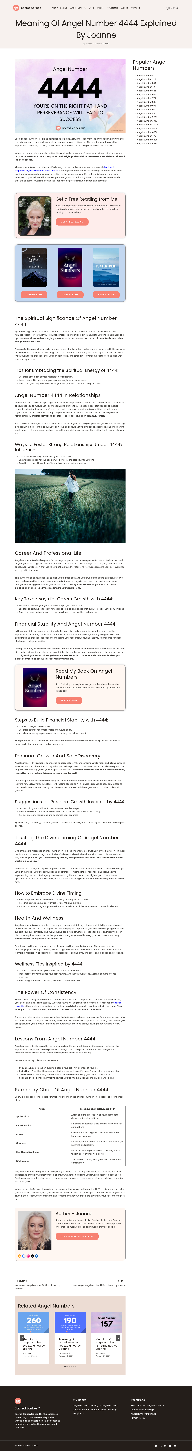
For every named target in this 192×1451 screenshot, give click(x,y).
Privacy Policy (138, 1417)
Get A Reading (59, 7)
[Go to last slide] (22, 1338)
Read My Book (34, 294)
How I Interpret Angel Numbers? (147, 1405)
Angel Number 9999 (147, 143)
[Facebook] (156, 1446)
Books (100, 7)
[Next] (118, 1338)
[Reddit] (170, 1446)
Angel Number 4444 (147, 124)
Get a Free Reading (72, 222)
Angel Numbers (78, 7)
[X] (161, 1446)
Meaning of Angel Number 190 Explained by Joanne (70, 1344)
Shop (91, 7)
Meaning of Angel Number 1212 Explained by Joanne (99, 1283)
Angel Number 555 (146, 90)
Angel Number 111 (145, 75)
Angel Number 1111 (146, 113)
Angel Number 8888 (147, 139)
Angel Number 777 (146, 98)
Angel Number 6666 (147, 132)
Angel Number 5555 (147, 128)
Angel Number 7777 (147, 135)
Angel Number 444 (147, 86)
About (124, 7)
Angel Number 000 (146, 109)
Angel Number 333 (146, 83)
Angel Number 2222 (147, 117)
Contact (135, 7)
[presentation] (33, 1322)
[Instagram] (165, 1446)
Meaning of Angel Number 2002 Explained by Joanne (37, 1285)
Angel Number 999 (146, 105)
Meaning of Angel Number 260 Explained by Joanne (34, 1344)
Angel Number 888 (146, 102)
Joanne (89, 44)
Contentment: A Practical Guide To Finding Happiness (95, 1411)
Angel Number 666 (146, 94)
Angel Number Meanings (143, 1413)
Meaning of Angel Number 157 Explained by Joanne (106, 1344)
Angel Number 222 (146, 79)
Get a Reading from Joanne (77, 1236)
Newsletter (112, 7)
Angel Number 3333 (147, 120)
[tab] (65, 1366)
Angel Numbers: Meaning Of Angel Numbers (95, 1405)
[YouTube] (175, 1446)
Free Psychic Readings (142, 1409)
